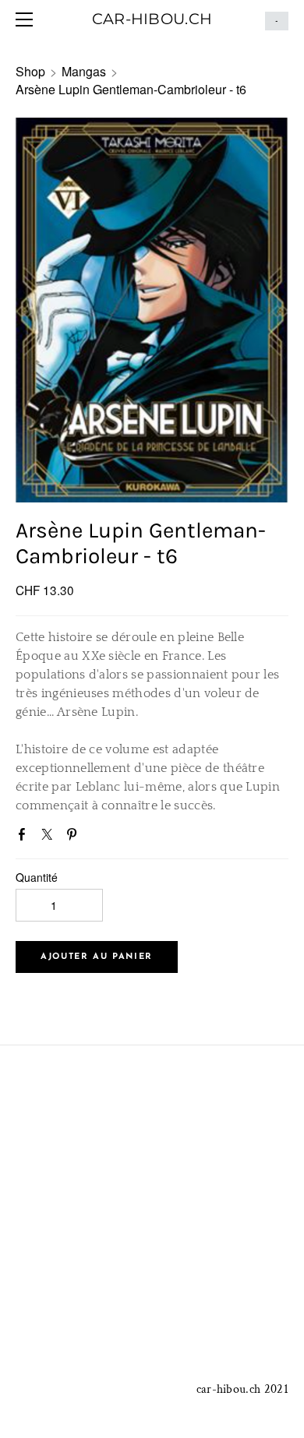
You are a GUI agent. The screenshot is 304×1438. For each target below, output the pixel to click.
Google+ (99, 835)
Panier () (276, 21)
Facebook (25, 837)
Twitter (50, 837)
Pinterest (74, 837)
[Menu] (27, 19)
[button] (97, 957)
